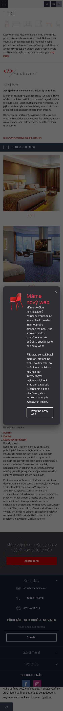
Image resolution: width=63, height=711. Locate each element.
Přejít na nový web (39, 412)
